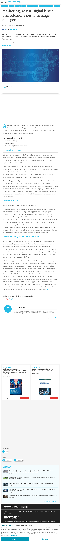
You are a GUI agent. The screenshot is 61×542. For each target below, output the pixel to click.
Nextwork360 (7, 520)
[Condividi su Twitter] (8, 29)
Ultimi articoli (5, 6)
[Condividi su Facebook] (3, 29)
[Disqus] (30, 345)
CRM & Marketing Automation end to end (15, 146)
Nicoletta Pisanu (7, 45)
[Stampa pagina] (16, 29)
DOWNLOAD (24, 398)
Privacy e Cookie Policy (28, 511)
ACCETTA (15, 539)
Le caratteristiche (9, 143)
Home (4, 25)
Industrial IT (20, 25)
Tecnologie (17, 6)
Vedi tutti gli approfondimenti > (50, 501)
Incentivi (24, 6)
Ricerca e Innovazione (32, 6)
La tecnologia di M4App (10, 141)
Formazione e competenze (46, 6)
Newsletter (56, 6)
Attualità (11, 6)
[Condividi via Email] (11, 29)
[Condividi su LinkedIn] (5, 29)
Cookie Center (7, 513)
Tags (14, 511)
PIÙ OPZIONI (44, 539)
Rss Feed (19, 511)
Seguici (23, 507)
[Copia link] (14, 29)
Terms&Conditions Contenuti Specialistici (45, 511)
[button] (4, 2)
